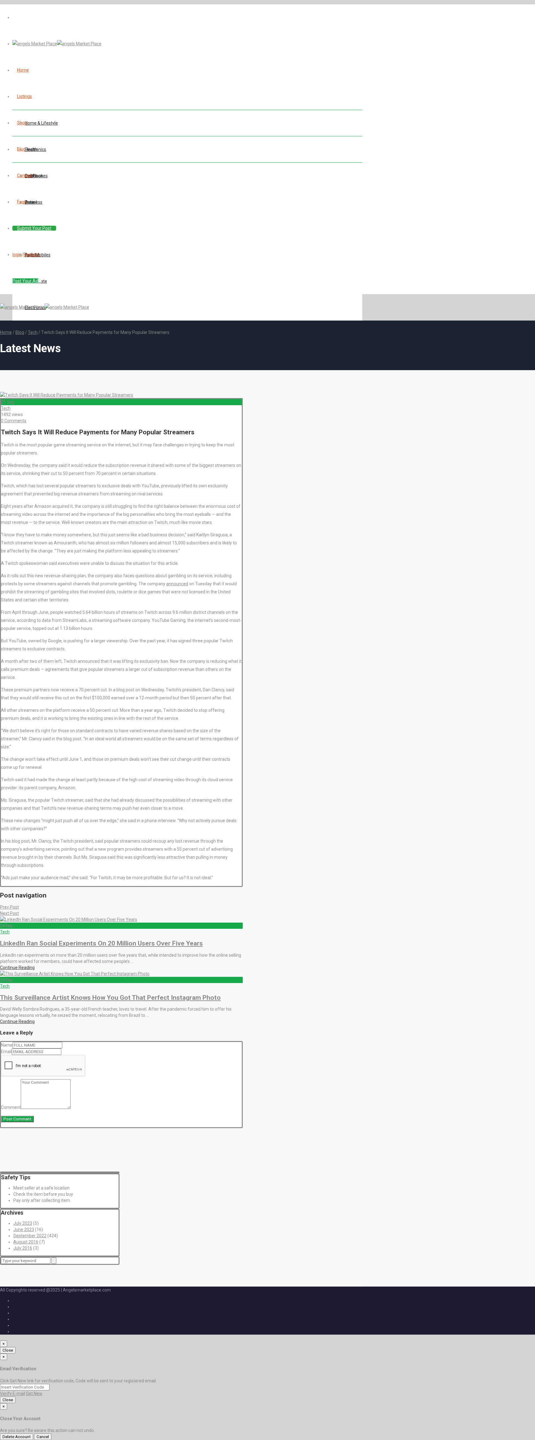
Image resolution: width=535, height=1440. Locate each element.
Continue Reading (17, 967)
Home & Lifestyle (41, 123)
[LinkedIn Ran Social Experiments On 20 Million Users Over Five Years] (68, 919)
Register (32, 254)
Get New (34, 1393)
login (17, 254)
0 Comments (13, 420)
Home (6, 332)
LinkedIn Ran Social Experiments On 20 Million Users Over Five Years (101, 943)
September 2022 (29, 1235)
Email (6, 1051)
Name (7, 1045)
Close (7, 1350)
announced (177, 583)
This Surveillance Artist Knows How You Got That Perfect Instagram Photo (110, 997)
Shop (22, 122)
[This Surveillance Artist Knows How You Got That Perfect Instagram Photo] (75, 973)
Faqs (21, 201)
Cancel (43, 1436)
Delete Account (16, 1436)
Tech (32, 332)
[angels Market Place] (57, 43)
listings (24, 96)
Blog (21, 149)
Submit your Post (34, 228)
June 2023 (23, 1229)
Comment (11, 1107)
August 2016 (25, 1241)
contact (25, 175)
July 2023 (22, 1223)
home (23, 70)
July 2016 (22, 1248)
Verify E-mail (12, 1393)
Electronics (35, 149)
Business (33, 202)
